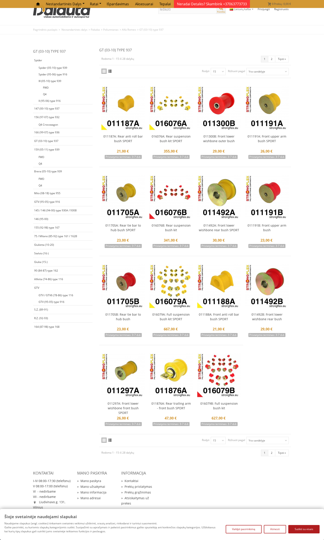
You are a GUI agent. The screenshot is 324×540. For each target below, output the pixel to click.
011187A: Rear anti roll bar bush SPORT (123, 138)
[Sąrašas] (110, 71)
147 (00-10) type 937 (47, 108)
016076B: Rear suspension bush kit (171, 227)
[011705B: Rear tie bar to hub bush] (123, 286)
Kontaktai (129, 481)
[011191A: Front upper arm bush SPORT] (267, 108)
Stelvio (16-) (41, 253)
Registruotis (281, 9)
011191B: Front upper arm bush (267, 227)
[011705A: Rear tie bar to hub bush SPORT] (123, 197)
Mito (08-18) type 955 (47, 193)
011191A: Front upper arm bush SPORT (267, 138)
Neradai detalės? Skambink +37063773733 (212, 4)
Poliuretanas (111, 30)
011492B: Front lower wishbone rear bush (267, 316)
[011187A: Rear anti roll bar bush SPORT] (123, 108)
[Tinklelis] (104, 71)
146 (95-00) (41, 219)
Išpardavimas (118, 4)
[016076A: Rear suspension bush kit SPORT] (171, 108)
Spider (38, 60)
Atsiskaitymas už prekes (135, 500)
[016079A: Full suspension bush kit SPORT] (171, 286)
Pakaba (95, 30)
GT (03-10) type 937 (46, 141)
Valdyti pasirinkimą (243, 529)
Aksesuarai (144, 4)
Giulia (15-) (41, 262)
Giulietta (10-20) (44, 245)
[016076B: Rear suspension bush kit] (171, 197)
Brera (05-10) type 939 (48, 171)
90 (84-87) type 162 (46, 270)
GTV (36, 288)
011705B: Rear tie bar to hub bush (123, 316)
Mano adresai (89, 498)
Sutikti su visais (304, 529)
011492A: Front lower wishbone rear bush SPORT (219, 227)
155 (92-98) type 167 (47, 227)
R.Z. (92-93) (41, 318)
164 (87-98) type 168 (47, 327)
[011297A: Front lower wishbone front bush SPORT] (123, 375)
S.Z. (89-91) (41, 309)
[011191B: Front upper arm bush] (267, 197)
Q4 (45, 94)
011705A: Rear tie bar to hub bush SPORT (123, 227)
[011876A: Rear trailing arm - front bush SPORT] (171, 375)
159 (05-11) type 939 (47, 149)
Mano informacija (91, 492)
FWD (46, 87)
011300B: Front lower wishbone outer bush (219, 138)
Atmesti (275, 529)
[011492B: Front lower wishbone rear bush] (267, 286)
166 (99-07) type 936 (47, 132)
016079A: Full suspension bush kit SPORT (171, 316)
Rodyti (205, 71)
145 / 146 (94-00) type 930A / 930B (55, 210)
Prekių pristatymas (136, 486)
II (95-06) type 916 (50, 101)
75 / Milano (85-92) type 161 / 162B (55, 236)
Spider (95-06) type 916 (53, 74)
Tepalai (165, 4)
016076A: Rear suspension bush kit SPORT (171, 138)
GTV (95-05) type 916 (47, 202)
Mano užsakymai (91, 486)
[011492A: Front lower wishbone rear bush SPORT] (219, 197)
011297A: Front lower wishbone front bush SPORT (123, 408)
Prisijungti (264, 9)
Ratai (94, 4)
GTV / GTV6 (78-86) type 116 (56, 295)
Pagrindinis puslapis (45, 30)
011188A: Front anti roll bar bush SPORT (219, 316)
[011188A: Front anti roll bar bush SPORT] (219, 286)
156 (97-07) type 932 (47, 117)
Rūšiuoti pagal (236, 71)
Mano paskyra (89, 481)
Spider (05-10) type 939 (53, 68)
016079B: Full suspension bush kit (219, 405)
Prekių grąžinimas (136, 492)
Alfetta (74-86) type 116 (48, 279)
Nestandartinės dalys (64, 4)
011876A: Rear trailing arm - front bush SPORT (171, 405)
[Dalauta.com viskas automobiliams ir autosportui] (61, 11)
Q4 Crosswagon (48, 125)
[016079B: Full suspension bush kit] (219, 375)
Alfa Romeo (129, 30)
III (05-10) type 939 (50, 81)
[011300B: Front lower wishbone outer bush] (219, 108)
